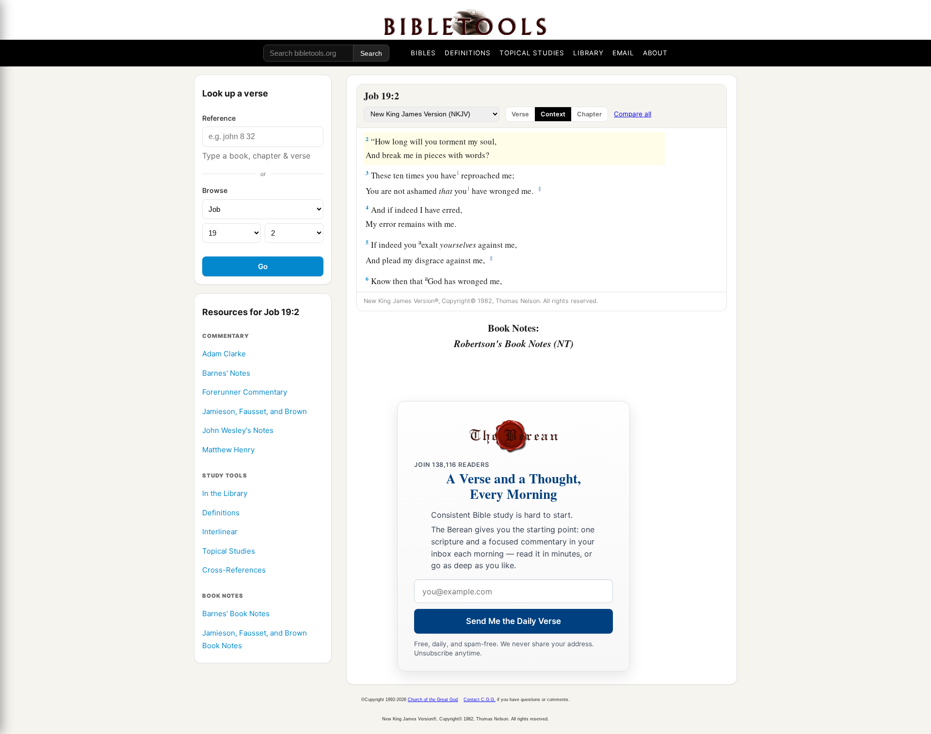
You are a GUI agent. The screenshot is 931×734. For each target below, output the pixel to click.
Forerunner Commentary (244, 392)
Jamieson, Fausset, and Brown (254, 411)
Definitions (221, 512)
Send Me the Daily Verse (513, 621)
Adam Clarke (224, 353)
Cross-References (234, 570)
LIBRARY (588, 53)
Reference (219, 118)
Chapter (589, 114)
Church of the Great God (433, 699)
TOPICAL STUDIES (531, 53)
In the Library (224, 493)
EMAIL (623, 53)
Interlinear (220, 532)
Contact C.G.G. (480, 699)
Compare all (632, 114)
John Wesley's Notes (237, 430)
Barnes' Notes (226, 373)
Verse (520, 114)
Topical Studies (228, 551)
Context (553, 114)
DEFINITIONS (468, 53)
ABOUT (655, 53)
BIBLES (423, 53)
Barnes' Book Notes (236, 614)
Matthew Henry (228, 449)
